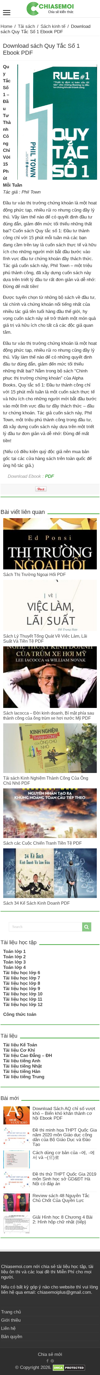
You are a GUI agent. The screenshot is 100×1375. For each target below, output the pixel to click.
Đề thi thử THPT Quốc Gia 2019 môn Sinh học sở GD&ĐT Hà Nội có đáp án (64, 1179)
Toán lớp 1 (14, 951)
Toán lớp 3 (14, 962)
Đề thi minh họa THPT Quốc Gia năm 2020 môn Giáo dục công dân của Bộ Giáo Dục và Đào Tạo (65, 1137)
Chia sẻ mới (50, 1354)
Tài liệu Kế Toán (20, 1044)
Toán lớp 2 (14, 956)
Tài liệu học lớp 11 (22, 999)
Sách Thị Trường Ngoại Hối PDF (34, 574)
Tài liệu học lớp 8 (21, 983)
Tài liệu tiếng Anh (21, 1060)
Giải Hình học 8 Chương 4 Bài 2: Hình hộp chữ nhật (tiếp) (63, 1219)
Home (6, 26)
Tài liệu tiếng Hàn (21, 1071)
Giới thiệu (11, 1320)
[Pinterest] (52, 1361)
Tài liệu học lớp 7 (21, 978)
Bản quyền (11, 1336)
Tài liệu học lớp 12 (22, 1004)
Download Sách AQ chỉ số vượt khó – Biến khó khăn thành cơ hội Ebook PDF (64, 1113)
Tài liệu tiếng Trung (23, 1076)
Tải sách (26, 26)
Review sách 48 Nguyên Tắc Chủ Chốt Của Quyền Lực (61, 1198)
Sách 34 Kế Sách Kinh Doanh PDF (36, 903)
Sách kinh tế (53, 26)
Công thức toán (19, 1014)
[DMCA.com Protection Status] (69, 1367)
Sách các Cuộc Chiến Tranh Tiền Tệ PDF (42, 843)
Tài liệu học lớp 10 (22, 993)
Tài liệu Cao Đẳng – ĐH (27, 1055)
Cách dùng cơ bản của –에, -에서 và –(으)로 (64, 1155)
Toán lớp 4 (14, 967)
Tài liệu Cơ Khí (19, 1050)
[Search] (86, 926)
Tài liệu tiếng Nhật (22, 1066)
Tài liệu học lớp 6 (21, 972)
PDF (49, 476)
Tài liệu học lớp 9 (21, 988)
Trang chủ (11, 1311)
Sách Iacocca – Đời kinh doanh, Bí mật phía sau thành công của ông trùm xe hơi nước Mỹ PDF (48, 715)
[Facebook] (47, 1361)
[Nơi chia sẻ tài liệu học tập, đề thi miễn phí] (50, 7)
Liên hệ (8, 1328)
